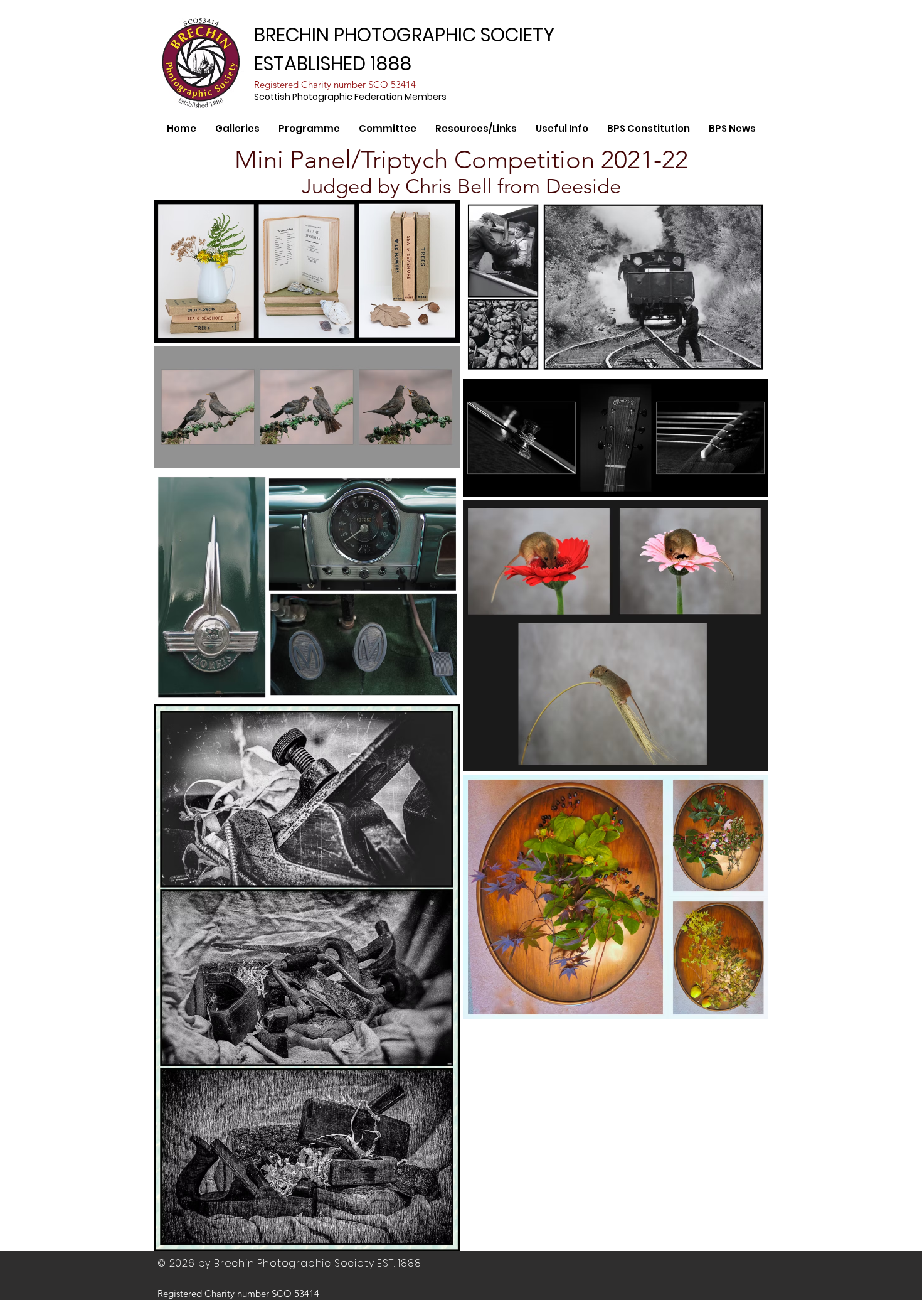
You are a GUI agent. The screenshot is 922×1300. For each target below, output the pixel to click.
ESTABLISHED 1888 (332, 63)
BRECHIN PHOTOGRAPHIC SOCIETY (404, 34)
